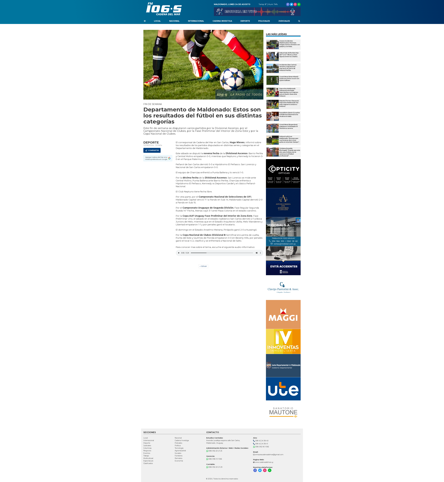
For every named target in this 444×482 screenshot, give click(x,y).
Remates (178, 458)
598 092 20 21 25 (215, 451)
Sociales (178, 453)
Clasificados (148, 463)
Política (178, 446)
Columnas (147, 448)
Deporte (245, 21)
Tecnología (179, 448)
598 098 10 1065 (215, 459)
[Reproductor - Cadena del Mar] (257, 11)
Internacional (196, 21)
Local (157, 21)
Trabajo (146, 456)
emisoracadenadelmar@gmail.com (269, 455)
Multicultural (148, 458)
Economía (179, 461)
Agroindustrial (180, 451)
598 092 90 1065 (262, 447)
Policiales (264, 21)
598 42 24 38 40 (261, 441)
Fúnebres (178, 456)
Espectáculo (148, 461)
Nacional (174, 21)
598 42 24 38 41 (261, 444)
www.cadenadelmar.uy (263, 462)
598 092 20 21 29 (215, 467)
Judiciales (284, 21)
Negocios (147, 451)
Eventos (146, 453)
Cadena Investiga (222, 21)
